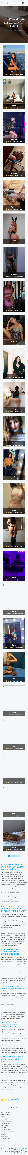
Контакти (3, 1116)
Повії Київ (3, 1127)
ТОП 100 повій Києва (6, 1135)
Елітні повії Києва (5, 1114)
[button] (23, 1150)
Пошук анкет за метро (6, 1129)
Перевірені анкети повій (7, 1121)
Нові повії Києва (5, 1120)
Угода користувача (5, 1136)
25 (15, 856)
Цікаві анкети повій (5, 1138)
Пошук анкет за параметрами (8, 1131)
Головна (7, 30)
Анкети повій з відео (6, 1112)
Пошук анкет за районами (7, 1133)
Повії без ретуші (5, 1123)
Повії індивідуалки (5, 1125)
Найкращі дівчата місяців (7, 1118)
